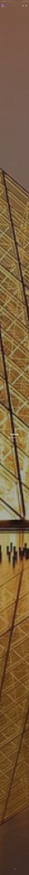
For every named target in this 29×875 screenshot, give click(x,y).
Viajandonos (12, 437)
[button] (9, 440)
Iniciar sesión (25, 1)
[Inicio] (3, 6)
